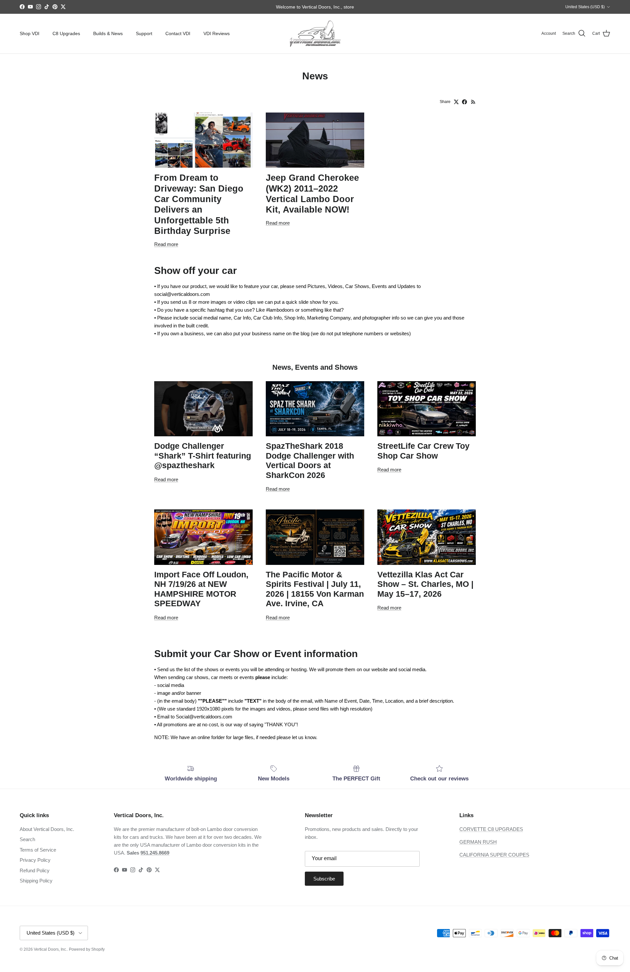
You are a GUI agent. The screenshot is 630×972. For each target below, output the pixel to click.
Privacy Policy (35, 860)
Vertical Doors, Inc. (50, 949)
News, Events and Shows (315, 367)
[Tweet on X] (456, 101)
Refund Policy (35, 870)
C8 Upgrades (66, 33)
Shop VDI (29, 33)
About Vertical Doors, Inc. (47, 829)
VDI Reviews (216, 33)
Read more (166, 244)
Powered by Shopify (87, 949)
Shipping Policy (36, 880)
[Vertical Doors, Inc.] (315, 33)
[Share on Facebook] (464, 101)
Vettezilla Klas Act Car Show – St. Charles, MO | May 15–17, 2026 (425, 584)
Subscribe (324, 878)
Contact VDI (177, 33)
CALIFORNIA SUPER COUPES (494, 855)
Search (27, 839)
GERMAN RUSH (478, 842)
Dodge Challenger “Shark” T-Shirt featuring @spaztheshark (202, 456)
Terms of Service (38, 850)
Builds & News (108, 33)
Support (144, 33)
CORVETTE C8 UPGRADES (491, 829)
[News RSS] (473, 101)
